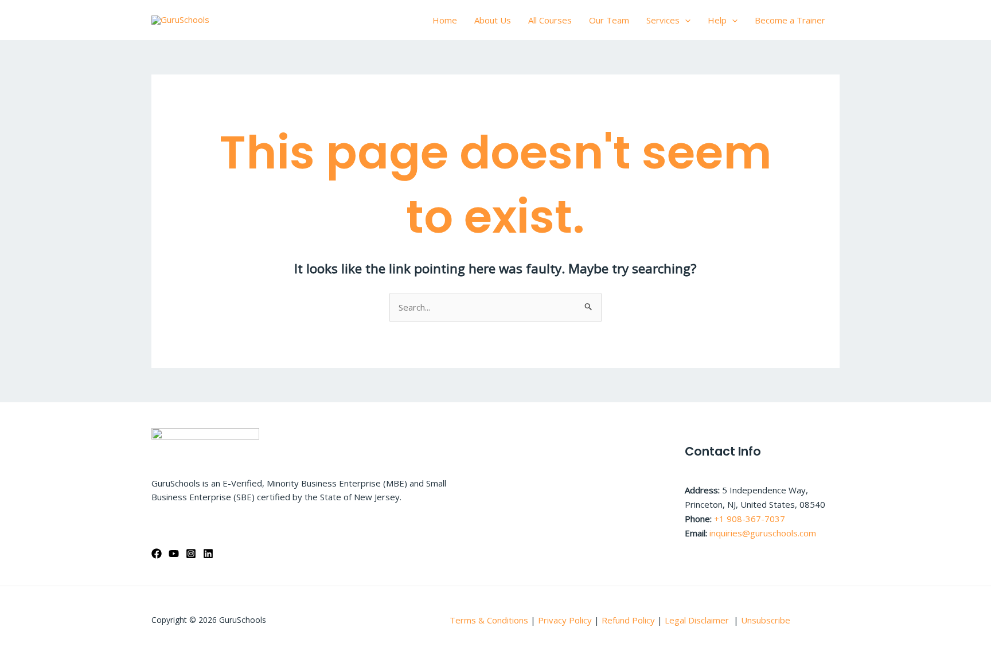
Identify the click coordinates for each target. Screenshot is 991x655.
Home (444, 20)
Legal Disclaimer (698, 620)
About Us (492, 20)
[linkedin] (208, 553)
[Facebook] (156, 553)
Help (717, 20)
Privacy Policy (565, 620)
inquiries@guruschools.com (762, 533)
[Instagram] (191, 553)
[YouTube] (174, 553)
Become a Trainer (790, 20)
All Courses (550, 20)
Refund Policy (629, 620)
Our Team (609, 20)
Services (663, 20)
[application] (685, 20)
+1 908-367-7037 (749, 518)
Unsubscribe (765, 620)
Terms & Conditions (489, 620)
